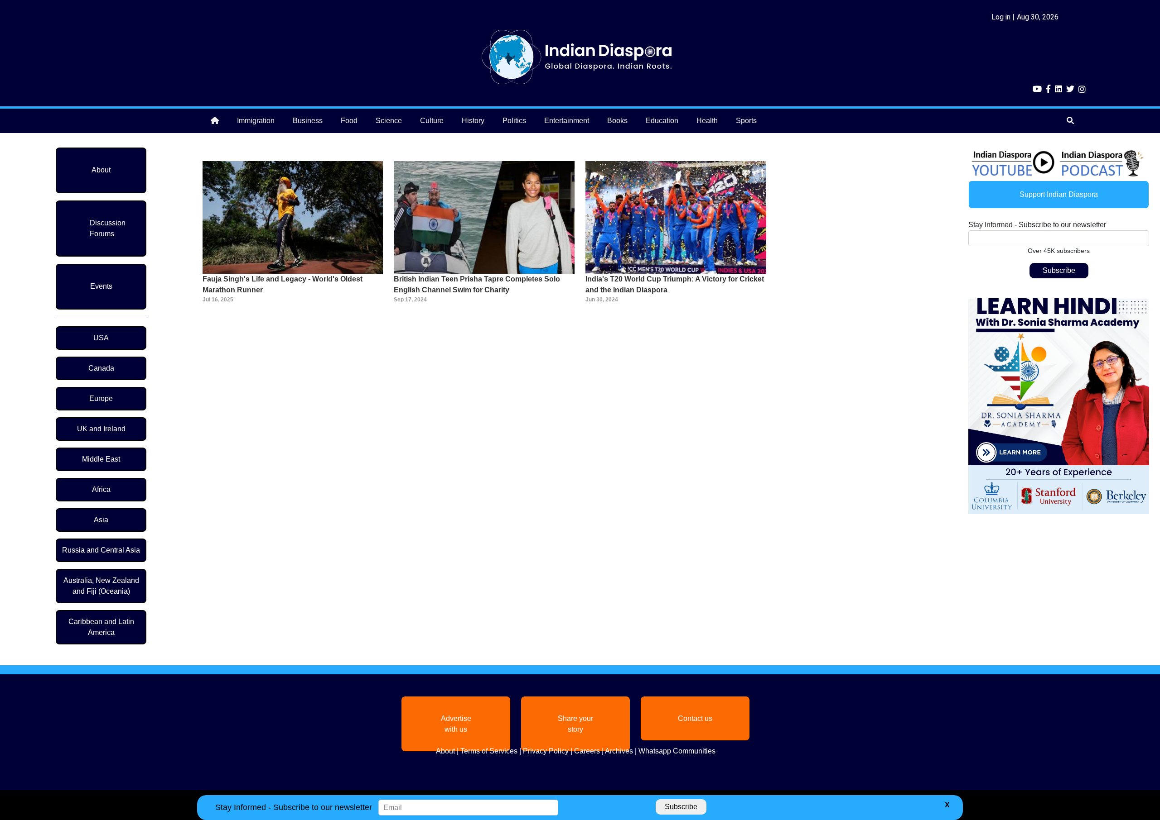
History (473, 120)
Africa (101, 489)
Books (617, 120)
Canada (101, 368)
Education (662, 120)
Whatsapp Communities (676, 751)
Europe (101, 398)
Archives (619, 751)
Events (101, 286)
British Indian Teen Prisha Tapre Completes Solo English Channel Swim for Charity (477, 284)
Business (308, 120)
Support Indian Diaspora (1059, 194)
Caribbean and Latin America (101, 627)
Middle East (101, 459)
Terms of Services (488, 751)
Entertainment (566, 120)
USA (101, 338)
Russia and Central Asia (101, 550)
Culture (432, 120)
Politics (514, 120)
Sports (746, 120)
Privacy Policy (546, 751)
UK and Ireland (101, 429)
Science (389, 120)
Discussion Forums (108, 228)
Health (707, 120)
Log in (1000, 17)
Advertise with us (456, 724)
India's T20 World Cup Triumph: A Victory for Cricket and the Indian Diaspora (674, 284)
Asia (101, 520)
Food (349, 120)
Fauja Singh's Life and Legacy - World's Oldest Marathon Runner (282, 284)
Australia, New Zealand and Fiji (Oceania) (101, 586)
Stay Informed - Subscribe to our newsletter (1037, 225)
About (101, 170)
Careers (587, 751)
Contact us (695, 718)
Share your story (575, 724)
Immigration (256, 120)
